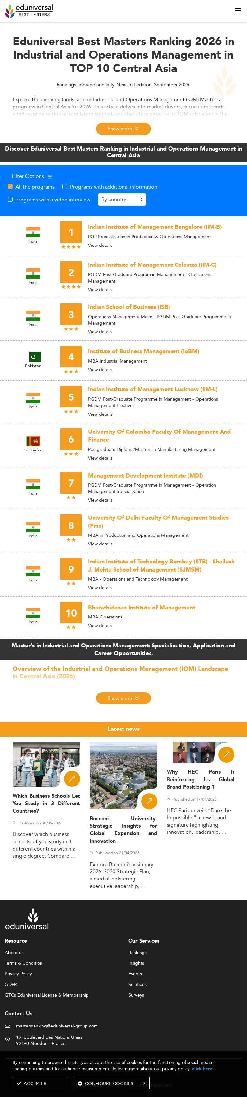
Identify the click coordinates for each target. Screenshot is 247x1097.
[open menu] (238, 10)
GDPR (11, 984)
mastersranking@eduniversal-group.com (57, 1026)
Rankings (137, 953)
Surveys (136, 995)
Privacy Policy (18, 974)
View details (100, 245)
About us (14, 953)
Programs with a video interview (52, 199)
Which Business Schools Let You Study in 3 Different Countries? (46, 803)
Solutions (137, 984)
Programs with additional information (113, 187)
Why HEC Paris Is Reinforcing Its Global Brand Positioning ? (200, 779)
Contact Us (18, 1014)
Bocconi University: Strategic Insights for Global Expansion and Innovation (123, 830)
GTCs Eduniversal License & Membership (47, 995)
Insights (136, 963)
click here (202, 1069)
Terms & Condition (23, 963)
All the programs (35, 187)
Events (135, 974)
